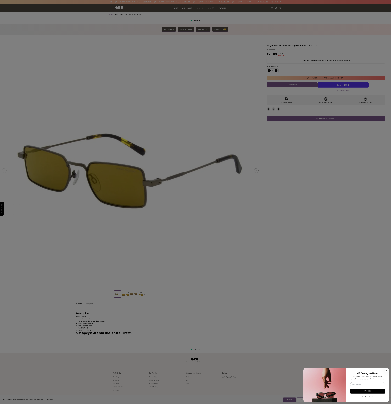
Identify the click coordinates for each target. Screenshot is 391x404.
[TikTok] (373, 396)
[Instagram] (369, 396)
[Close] (386, 370)
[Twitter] (366, 396)
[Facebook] (362, 396)
